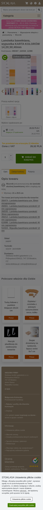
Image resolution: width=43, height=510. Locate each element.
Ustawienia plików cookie (21, 499)
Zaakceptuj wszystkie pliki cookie (21, 505)
